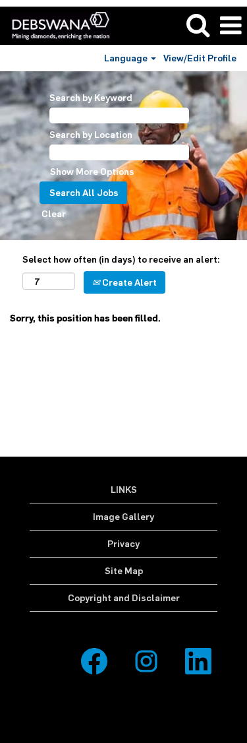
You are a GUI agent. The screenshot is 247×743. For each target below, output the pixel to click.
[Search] (197, 24)
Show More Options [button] (92, 171)
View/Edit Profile (199, 58)
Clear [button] (53, 213)
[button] (230, 25)
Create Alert (128, 282)
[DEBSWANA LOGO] (55, 24)
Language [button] (127, 58)
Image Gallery (123, 516)
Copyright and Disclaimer (124, 597)
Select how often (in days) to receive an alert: (121, 259)
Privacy (123, 543)
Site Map (124, 570)
